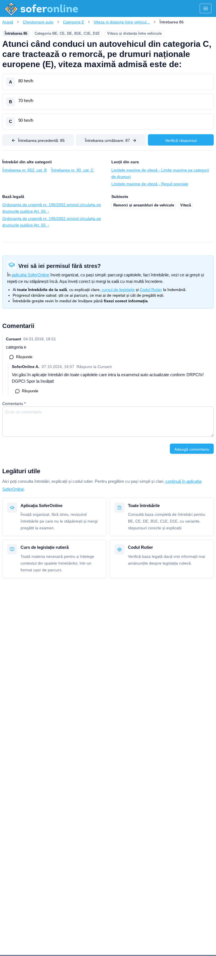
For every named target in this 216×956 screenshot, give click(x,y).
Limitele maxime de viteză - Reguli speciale (149, 184)
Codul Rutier (151, 289)
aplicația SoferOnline (30, 274)
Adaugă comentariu (191, 449)
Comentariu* (14, 403)
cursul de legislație (118, 289)
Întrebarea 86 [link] (171, 22)
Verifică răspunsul (181, 140)
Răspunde (24, 357)
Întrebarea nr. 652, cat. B (24, 170)
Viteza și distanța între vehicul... (122, 22)
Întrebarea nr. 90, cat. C (72, 170)
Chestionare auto (38, 22)
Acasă (7, 22)
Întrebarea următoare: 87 (107, 140)
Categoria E (73, 22)
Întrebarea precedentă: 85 (41, 140)
